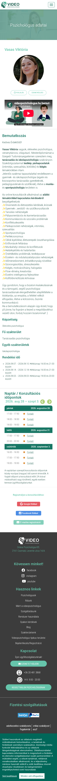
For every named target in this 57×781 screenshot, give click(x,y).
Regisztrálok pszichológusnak (28, 687)
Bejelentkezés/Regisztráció (28, 643)
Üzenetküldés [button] (37, 92)
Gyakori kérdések (28, 621)
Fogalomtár (25, 729)
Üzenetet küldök (30, 663)
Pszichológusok (28, 595)
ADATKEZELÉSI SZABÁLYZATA (18, 725)
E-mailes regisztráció (30, 522)
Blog (28, 627)
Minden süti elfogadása (32, 776)
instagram (31, 576)
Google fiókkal (30, 504)
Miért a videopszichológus (28, 605)
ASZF (35, 729)
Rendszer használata (28, 616)
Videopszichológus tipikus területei (28, 637)
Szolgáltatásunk (28, 611)
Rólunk (28, 600)
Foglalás (20, 92)
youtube (31, 581)
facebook (31, 570)
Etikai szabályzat (41, 725)
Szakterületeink (28, 632)
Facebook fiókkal (30, 513)
